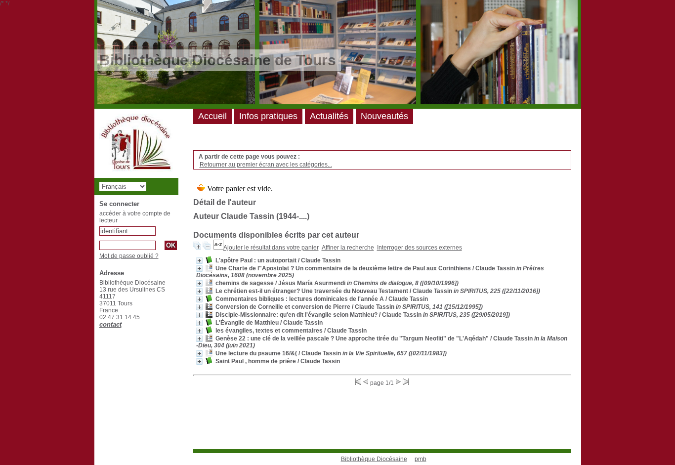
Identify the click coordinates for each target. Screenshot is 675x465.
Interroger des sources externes (419, 247)
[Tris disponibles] (218, 247)
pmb (420, 459)
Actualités (329, 116)
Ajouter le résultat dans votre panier (271, 247)
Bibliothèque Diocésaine (374, 459)
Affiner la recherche (348, 247)
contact (110, 324)
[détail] (199, 260)
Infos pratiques (268, 116)
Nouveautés (384, 116)
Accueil (212, 116)
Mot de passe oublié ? (129, 256)
